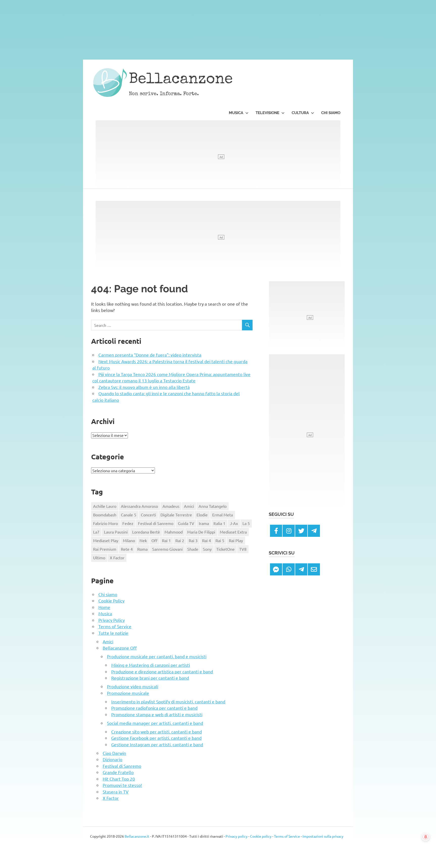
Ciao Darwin (114, 753)
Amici (189, 506)
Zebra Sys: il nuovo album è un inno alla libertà (144, 387)
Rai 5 (219, 540)
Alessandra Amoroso (139, 506)
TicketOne (225, 548)
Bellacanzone (181, 80)
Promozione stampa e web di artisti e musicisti (156, 714)
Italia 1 (219, 523)
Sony (207, 548)
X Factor (117, 557)
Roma (142, 548)
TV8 (243, 548)
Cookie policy (260, 836)
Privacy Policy (111, 620)
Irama (204, 523)
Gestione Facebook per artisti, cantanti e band (156, 738)
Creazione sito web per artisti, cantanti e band (156, 731)
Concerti (148, 514)
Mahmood (174, 531)
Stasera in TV (115, 791)
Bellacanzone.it (137, 836)
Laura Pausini (116, 531)
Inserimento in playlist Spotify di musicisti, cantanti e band (168, 701)
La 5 (246, 523)
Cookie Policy (111, 600)
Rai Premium (104, 548)
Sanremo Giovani (167, 548)
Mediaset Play (105, 540)
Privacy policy (237, 836)
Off (154, 540)
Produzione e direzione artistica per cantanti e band (162, 671)
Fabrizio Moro (105, 523)
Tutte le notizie (113, 633)
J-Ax (234, 523)
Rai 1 (166, 540)
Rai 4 (206, 540)
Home (104, 607)
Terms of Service (114, 626)
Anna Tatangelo (213, 506)
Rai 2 (179, 540)
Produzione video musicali (132, 686)
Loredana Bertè (146, 531)
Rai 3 (193, 540)
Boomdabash (104, 514)
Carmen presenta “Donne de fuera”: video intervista (149, 354)
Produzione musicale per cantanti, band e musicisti (156, 656)
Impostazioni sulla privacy (323, 836)
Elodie (202, 514)
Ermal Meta (222, 514)
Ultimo (99, 557)
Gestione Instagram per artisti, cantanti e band (157, 744)
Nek (143, 540)
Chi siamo (330, 113)
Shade (192, 548)
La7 (96, 531)
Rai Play (236, 540)
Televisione (267, 113)
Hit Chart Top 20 (119, 778)
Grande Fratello (118, 772)
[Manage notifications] (426, 837)
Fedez (127, 523)
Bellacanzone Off (120, 647)
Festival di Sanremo (155, 523)
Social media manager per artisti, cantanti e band (155, 723)
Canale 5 (128, 514)
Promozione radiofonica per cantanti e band (154, 707)
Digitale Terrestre (176, 514)
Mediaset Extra (233, 531)
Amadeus (170, 506)
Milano (129, 540)
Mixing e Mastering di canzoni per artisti (150, 665)
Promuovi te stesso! (122, 785)
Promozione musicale (128, 693)
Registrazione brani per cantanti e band (150, 677)
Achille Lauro (104, 506)
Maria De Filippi (201, 531)
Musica (236, 113)
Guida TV (186, 523)
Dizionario (112, 759)
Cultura (300, 113)
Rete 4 (127, 548)
